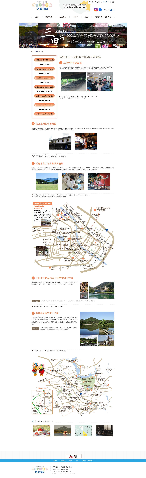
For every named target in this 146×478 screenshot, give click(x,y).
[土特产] (76, 17)
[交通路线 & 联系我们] (103, 17)
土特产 (70, 460)
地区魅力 (35, 51)
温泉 (77, 460)
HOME (55, 460)
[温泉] (87, 17)
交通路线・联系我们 (87, 460)
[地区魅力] (63, 17)
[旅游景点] (49, 17)
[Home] (37, 17)
